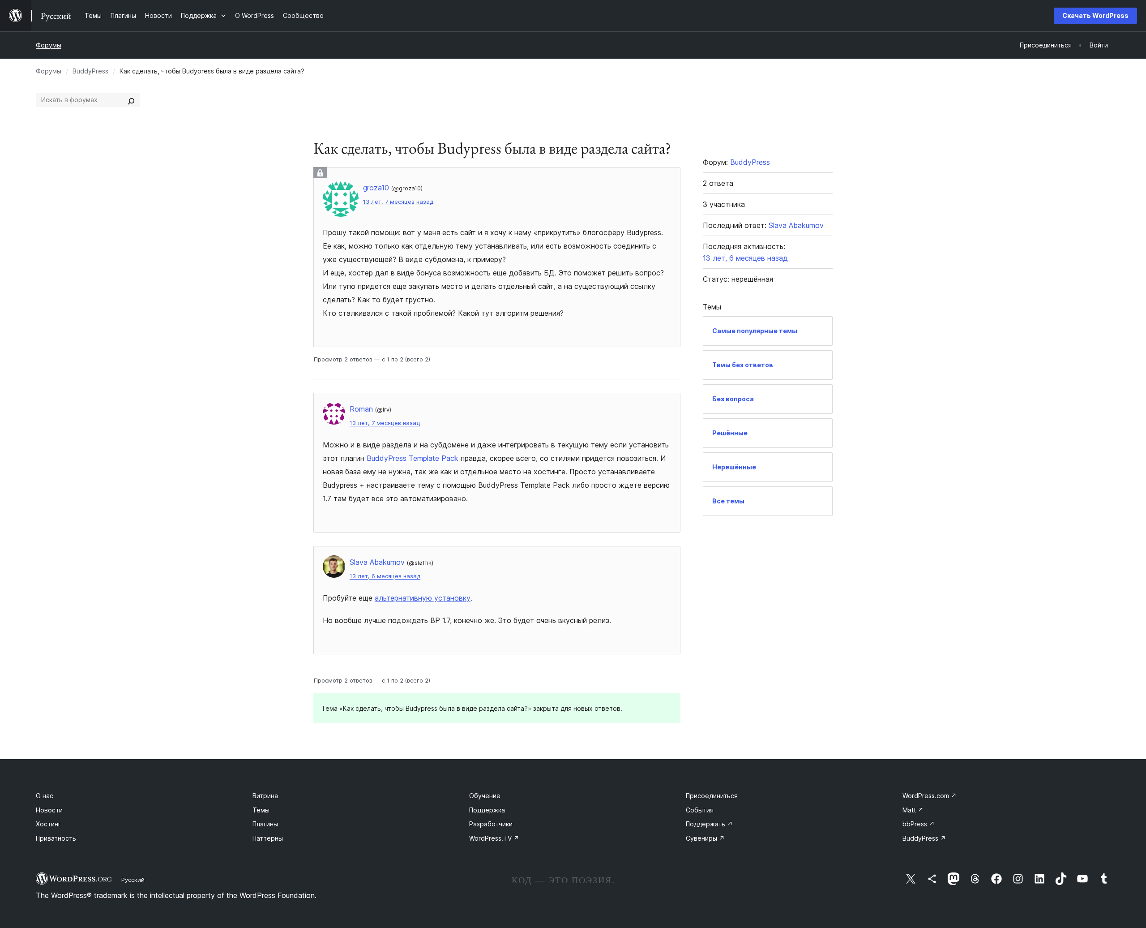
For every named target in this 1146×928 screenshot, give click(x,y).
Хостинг (48, 824)
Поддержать (709, 824)
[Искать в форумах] (131, 100)
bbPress (918, 824)
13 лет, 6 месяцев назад (385, 576)
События (700, 810)
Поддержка (487, 810)
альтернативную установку (422, 597)
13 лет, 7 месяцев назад (398, 201)
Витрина (265, 795)
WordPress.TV (494, 838)
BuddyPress (90, 71)
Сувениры (705, 838)
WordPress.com (929, 795)
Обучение (484, 795)
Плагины (265, 824)
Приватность (56, 838)
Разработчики (491, 824)
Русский (133, 879)
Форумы (48, 45)
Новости (49, 810)
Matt (913, 810)
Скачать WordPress (1095, 15)
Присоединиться (712, 795)
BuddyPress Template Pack (412, 458)
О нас (44, 795)
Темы (260, 810)
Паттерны (267, 838)
